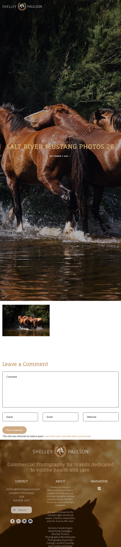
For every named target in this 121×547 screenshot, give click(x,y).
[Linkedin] (24, 521)
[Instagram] (18, 521)
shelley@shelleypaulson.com (23, 489)
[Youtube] (30, 521)
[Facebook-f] (12, 521)
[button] (99, 489)
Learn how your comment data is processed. (67, 436)
